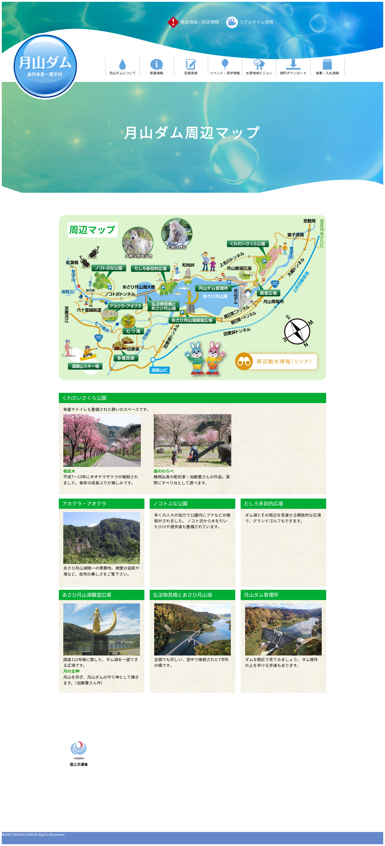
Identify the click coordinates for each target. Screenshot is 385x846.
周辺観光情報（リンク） (280, 762)
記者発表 (268, 744)
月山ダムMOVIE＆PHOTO (225, 781)
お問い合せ (270, 775)
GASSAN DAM (22, 834)
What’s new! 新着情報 (280, 756)
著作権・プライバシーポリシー (286, 787)
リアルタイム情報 (275, 750)
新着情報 (212, 750)
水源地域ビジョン (219, 762)
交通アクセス (271, 781)
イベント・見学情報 (221, 756)
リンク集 (268, 768)
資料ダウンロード (219, 768)
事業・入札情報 (217, 775)
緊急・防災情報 (217, 787)
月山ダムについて (219, 744)
